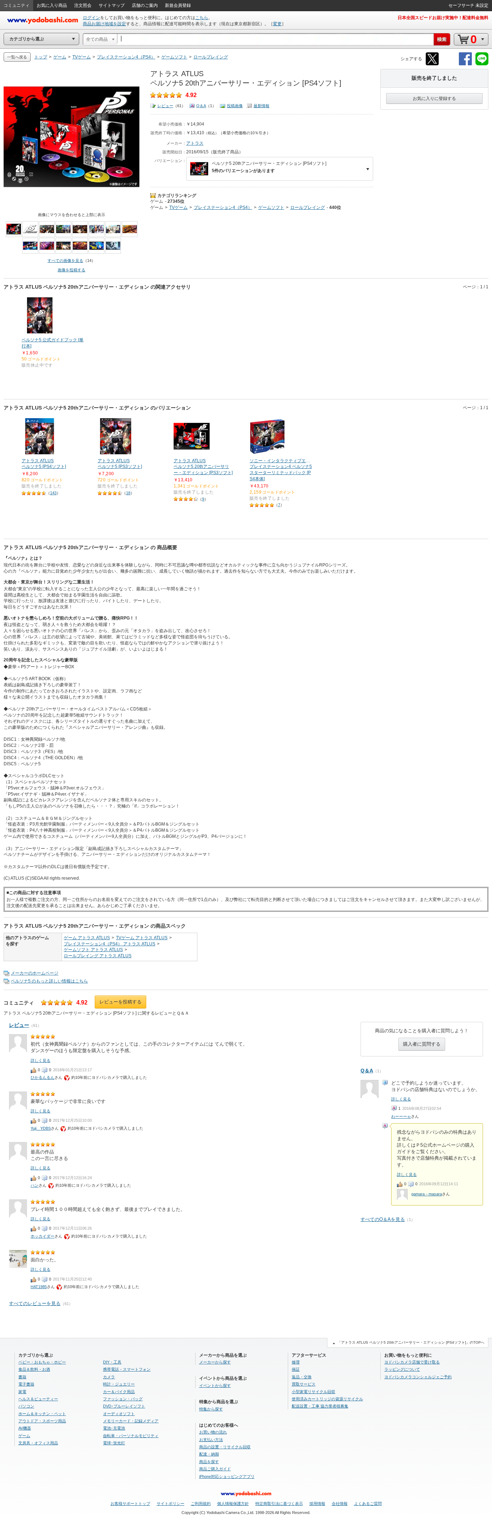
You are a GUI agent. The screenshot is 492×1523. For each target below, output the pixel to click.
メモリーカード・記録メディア (130, 1421)
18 (128, 493)
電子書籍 (26, 1384)
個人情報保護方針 (233, 1503)
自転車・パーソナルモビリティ (130, 1436)
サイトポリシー (170, 1503)
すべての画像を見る (65, 260)
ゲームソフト (271, 207)
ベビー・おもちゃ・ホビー (42, 1362)
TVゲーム (178, 207)
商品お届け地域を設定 (104, 23)
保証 (296, 1369)
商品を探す (209, 1461)
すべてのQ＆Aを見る (383, 1219)
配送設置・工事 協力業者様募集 (320, 1406)
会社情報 (340, 1503)
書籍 (22, 1377)
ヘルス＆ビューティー (38, 1399)
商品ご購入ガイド (215, 1469)
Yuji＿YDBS (41, 1128)
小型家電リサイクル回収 (313, 1391)
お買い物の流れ (213, 1432)
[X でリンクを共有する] (432, 64)
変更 (277, 23)
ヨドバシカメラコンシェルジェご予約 (418, 1377)
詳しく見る (401, 1099)
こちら (201, 17)
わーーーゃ (401, 1116)
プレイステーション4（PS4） (223, 207)
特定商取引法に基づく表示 (279, 1503)
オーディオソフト (119, 1414)
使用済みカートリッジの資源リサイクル (327, 1399)
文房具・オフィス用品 (38, 1443)
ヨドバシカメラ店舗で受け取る (412, 1362)
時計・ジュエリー (119, 1384)
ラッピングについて (402, 1369)
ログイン (91, 17)
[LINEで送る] (481, 64)
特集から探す (211, 1409)
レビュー (165, 106)
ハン (35, 1185)
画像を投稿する (71, 270)
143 (53, 493)
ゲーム (156, 201)
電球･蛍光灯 (114, 1443)
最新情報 (261, 106)
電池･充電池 (114, 1428)
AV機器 (24, 1428)
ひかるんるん (42, 1077)
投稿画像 (235, 106)
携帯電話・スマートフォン (127, 1369)
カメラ (109, 1377)
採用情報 (317, 1503)
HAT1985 (39, 1287)
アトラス (194, 143)
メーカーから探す (215, 1362)
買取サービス (304, 1384)
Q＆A (201, 106)
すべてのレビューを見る (35, 1303)
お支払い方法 (211, 1439)
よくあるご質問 (368, 1503)
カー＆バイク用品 (119, 1391)
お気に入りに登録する (434, 98)
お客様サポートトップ (130, 1503)
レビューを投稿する (120, 1002)
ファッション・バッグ (123, 1399)
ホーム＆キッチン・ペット (42, 1414)
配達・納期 (209, 1454)
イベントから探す (215, 1385)
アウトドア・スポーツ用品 (42, 1421)
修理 (296, 1362)
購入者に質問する (421, 1044)
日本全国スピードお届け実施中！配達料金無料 (443, 17)
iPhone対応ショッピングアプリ (227, 1476)
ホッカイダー (42, 1236)
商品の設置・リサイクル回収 (225, 1447)
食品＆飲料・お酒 (34, 1369)
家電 (22, 1391)
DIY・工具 (112, 1362)
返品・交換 (302, 1377)
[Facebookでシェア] (465, 64)
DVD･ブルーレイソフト (124, 1406)
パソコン (26, 1406)
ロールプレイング (307, 207)
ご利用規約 (201, 1503)
